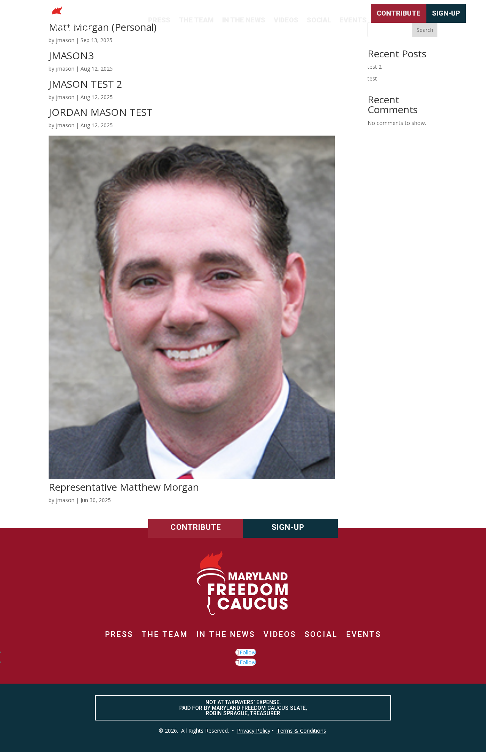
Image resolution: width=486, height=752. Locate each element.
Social (319, 20)
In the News (243, 20)
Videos (286, 20)
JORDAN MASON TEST (101, 112)
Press (159, 20)
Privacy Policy (253, 730)
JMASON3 (71, 55)
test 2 (375, 66)
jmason (65, 68)
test (372, 78)
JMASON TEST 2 (85, 84)
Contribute (399, 13)
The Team (196, 20)
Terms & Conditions (301, 730)
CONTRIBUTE (195, 527)
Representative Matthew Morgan (124, 487)
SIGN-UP (288, 527)
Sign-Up (446, 13)
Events (353, 20)
